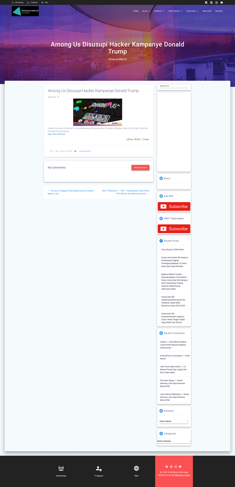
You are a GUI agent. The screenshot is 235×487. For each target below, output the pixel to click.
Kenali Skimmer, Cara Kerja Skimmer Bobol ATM (172, 383)
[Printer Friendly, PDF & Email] (137, 139)
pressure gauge (167, 380)
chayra (163, 342)
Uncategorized (85, 151)
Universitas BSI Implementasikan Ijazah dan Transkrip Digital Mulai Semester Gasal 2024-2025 (173, 301)
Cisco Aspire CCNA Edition (172, 249)
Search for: (165, 86)
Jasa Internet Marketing (170, 394)
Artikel (219, 11)
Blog (145, 11)
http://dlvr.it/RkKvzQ (56, 134)
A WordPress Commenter (171, 356)
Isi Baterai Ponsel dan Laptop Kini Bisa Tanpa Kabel (173, 369)
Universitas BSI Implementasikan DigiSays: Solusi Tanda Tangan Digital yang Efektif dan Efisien (173, 318)
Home (136, 11)
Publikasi (191, 11)
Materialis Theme (182, 475)
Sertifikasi (174, 11)
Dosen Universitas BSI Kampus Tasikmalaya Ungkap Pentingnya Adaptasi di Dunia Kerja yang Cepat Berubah (174, 261)
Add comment (140, 168)
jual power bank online (170, 366)
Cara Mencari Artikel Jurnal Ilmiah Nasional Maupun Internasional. (173, 345)
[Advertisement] (174, 132)
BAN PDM (207, 11)
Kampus (158, 11)
